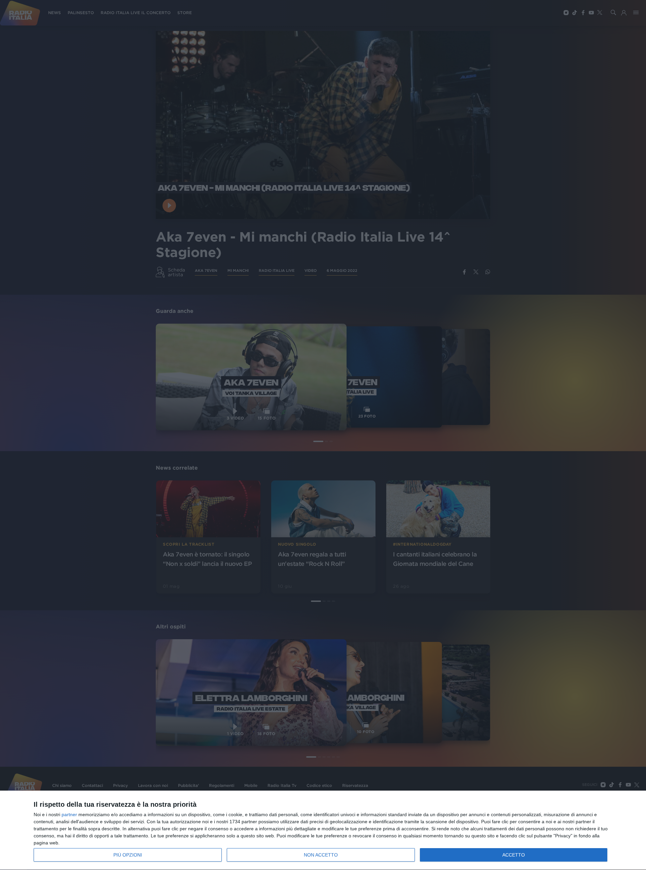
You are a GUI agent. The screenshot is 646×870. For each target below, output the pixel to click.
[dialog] (323, 830)
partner (69, 814)
